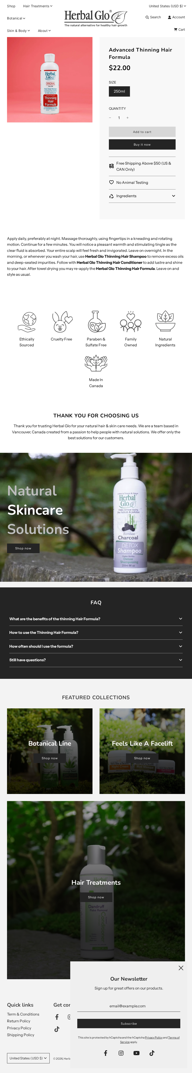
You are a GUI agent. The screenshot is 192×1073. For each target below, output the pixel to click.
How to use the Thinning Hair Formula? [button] (43, 632)
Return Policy (18, 1021)
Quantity (117, 108)
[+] (127, 118)
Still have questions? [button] (27, 659)
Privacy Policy (19, 1028)
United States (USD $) (166, 6)
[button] (142, 196)
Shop (11, 6)
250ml (119, 91)
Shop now (23, 548)
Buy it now (142, 144)
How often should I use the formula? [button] (41, 646)
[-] (110, 118)
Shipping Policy (20, 1034)
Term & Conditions (23, 1014)
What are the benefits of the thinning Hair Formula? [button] (54, 618)
